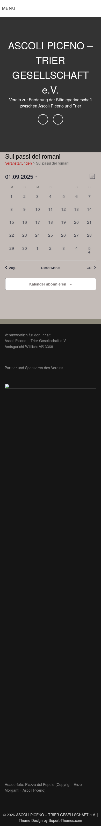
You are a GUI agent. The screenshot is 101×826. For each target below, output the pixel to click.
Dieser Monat (50, 268)
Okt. (89, 268)
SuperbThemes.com (65, 820)
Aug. (12, 268)
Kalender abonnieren (47, 284)
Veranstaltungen (18, 163)
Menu (9, 8)
